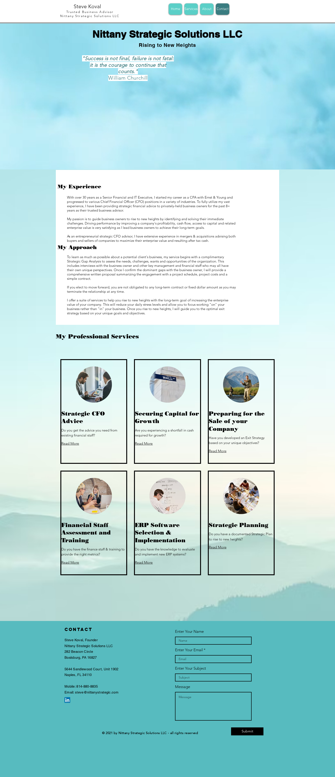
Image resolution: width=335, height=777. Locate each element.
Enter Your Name (189, 631)
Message (182, 687)
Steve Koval (87, 6)
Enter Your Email (189, 650)
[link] (93, 417)
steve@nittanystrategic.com (97, 692)
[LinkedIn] (67, 700)
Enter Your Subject (190, 668)
